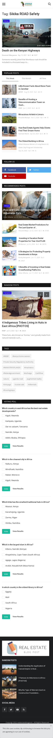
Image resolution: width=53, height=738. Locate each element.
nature (6, 379)
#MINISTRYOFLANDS (11, 367)
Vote (6, 446)
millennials (32, 384)
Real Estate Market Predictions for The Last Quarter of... (33, 226)
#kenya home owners (21, 356)
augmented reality (34, 379)
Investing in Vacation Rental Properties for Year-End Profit (31, 239)
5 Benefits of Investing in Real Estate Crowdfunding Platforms (34, 268)
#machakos (29, 367)
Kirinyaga (7, 384)
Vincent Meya (23, 231)
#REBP (6, 356)
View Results (18, 446)
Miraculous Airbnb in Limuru (31, 114)
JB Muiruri (22, 244)
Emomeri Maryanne (9, 55)
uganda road (18, 379)
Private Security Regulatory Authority (18, 362)
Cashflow (39, 373)
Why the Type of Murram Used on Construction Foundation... (31, 691)
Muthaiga (28, 373)
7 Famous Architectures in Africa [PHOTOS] (31, 679)
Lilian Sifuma (8, 217)
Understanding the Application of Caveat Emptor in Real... (31, 667)
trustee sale (19, 384)
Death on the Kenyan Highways (21, 50)
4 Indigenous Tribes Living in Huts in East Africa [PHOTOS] (24, 324)
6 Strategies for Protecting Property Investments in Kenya (34, 252)
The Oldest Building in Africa (31, 141)
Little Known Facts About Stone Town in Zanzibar (34, 87)
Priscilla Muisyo (24, 117)
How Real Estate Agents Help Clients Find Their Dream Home (34, 129)
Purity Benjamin (24, 257)
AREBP (20, 92)
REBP (20, 108)
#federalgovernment (11, 373)
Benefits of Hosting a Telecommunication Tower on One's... (31, 102)
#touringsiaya (9, 390)
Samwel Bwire (23, 134)
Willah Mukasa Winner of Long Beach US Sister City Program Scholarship (33, 145)
